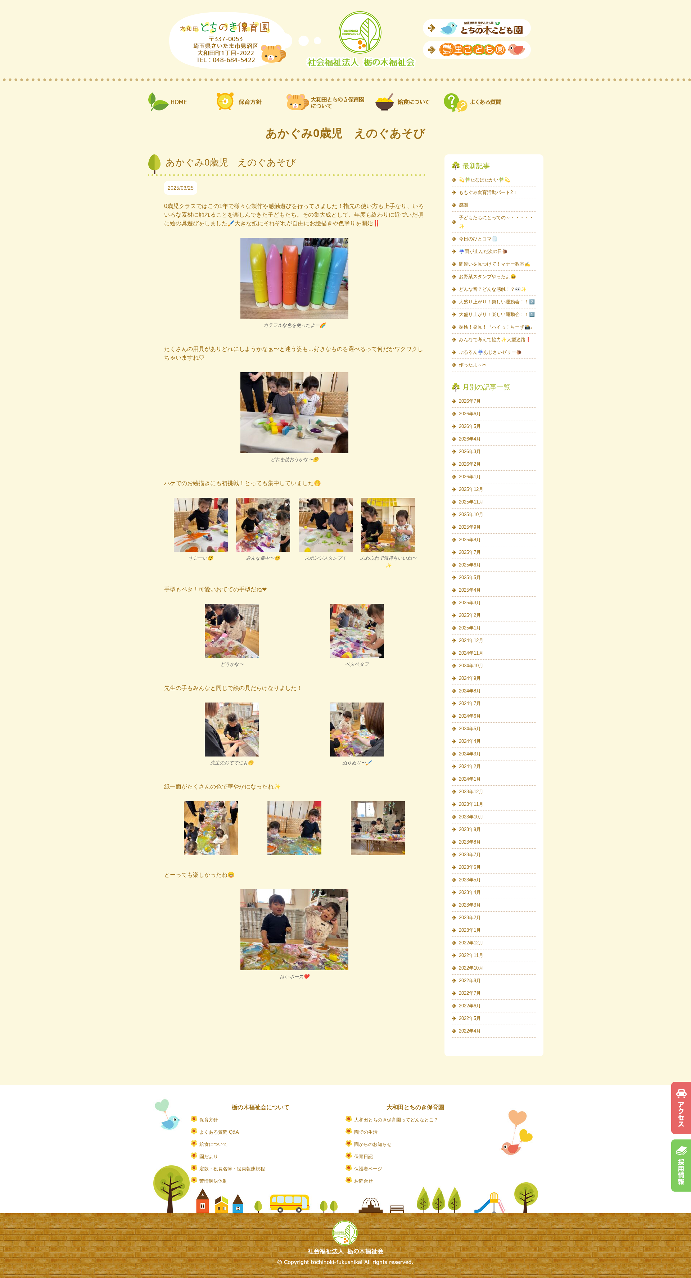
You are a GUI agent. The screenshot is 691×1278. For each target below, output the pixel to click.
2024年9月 (470, 678)
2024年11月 (471, 653)
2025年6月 (470, 565)
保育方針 (208, 1120)
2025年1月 (470, 628)
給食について (213, 1144)
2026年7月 (470, 401)
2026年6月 (470, 413)
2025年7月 (470, 552)
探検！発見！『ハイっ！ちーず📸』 (497, 327)
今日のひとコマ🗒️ (478, 238)
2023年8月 (470, 842)
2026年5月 (470, 426)
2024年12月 (471, 640)
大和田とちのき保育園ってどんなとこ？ (396, 1120)
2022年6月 (470, 1005)
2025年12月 (471, 489)
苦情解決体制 (213, 1181)
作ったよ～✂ (472, 364)
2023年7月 (470, 854)
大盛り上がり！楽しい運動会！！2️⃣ (497, 301)
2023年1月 (470, 930)
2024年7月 (470, 703)
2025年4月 (470, 590)
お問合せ (363, 1181)
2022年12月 (471, 942)
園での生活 (366, 1132)
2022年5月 (470, 1018)
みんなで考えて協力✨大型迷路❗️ (495, 339)
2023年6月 (470, 867)
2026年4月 (470, 439)
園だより (208, 1156)
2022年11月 (471, 955)
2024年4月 (470, 741)
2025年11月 (471, 502)
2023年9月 (470, 829)
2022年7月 (470, 993)
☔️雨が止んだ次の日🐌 (483, 251)
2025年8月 (470, 539)
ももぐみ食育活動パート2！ (488, 192)
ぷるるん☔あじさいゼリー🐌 (490, 352)
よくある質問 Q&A (219, 1132)
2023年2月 (470, 917)
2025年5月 (470, 577)
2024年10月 (471, 665)
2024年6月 (470, 716)
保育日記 (363, 1156)
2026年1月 (470, 476)
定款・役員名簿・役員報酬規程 (232, 1168)
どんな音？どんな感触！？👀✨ (493, 289)
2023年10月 (471, 816)
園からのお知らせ (373, 1144)
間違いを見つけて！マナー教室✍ (494, 264)
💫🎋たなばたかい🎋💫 (484, 179)
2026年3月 (470, 451)
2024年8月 (470, 691)
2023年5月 (470, 879)
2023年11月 (471, 804)
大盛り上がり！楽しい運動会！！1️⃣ (497, 314)
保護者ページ (368, 1168)
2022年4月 (470, 1031)
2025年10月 (471, 514)
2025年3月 (470, 602)
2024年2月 (470, 766)
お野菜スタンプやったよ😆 (487, 276)
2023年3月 (470, 905)
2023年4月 (470, 892)
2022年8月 (470, 980)
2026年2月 (470, 464)
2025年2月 (470, 615)
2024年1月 (470, 779)
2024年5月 (470, 728)
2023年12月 (471, 791)
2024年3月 (470, 754)
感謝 (463, 205)
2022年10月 (471, 968)
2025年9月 (470, 527)
